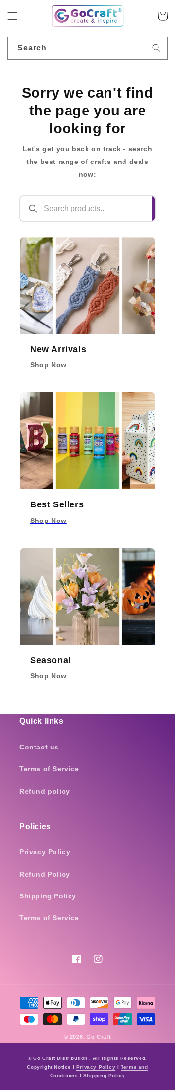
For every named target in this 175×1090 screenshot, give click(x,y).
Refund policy (44, 791)
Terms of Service (49, 769)
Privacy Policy (44, 852)
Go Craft (99, 1037)
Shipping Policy (47, 896)
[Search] (156, 48)
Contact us (39, 747)
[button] (12, 16)
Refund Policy (44, 874)
